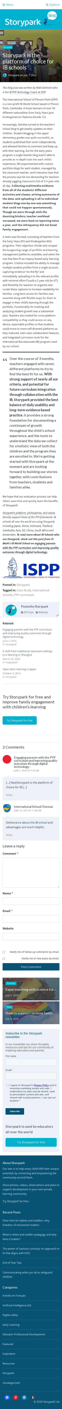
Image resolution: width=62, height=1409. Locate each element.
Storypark (7, 47)
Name (8, 893)
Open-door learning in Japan (19, 669)
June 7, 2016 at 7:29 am (26, 770)
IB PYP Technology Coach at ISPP (27, 92)
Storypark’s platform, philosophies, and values (29, 512)
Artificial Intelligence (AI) (17, 1305)
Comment (10, 853)
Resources (9, 1363)
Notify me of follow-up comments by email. (34, 952)
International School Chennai (33, 806)
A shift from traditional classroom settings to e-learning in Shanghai (27, 652)
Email (8, 911)
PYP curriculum (24, 595)
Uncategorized (11, 1382)
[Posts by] (5, 75)
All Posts (28, 612)
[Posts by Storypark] (11, 611)
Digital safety (10, 1315)
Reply (9, 794)
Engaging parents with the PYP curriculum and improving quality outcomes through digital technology (27, 633)
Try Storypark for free (19, 720)
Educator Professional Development (24, 1334)
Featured (8, 1344)
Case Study (24, 590)
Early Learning (11, 1324)
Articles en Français (14, 1295)
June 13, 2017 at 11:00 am (28, 810)
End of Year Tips (12, 1262)
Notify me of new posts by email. (40, 958)
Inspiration (9, 1353)
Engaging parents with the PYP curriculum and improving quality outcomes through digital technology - (35, 762)
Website (43, 612)
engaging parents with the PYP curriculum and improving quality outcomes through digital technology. (31, 548)
